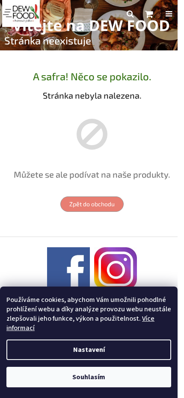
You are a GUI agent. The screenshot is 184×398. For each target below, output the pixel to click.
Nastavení (89, 349)
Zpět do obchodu (92, 204)
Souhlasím (88, 377)
